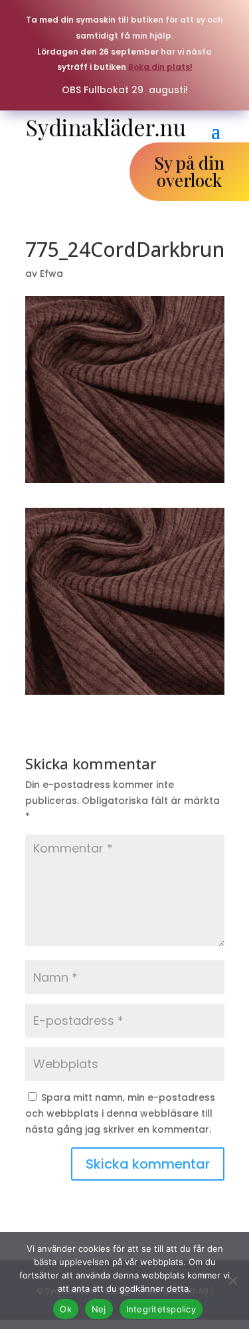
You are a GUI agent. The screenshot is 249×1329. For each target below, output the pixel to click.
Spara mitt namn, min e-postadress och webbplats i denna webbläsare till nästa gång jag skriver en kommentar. (120, 1113)
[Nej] (232, 1280)
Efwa (51, 273)
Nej (99, 1309)
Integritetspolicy (161, 1309)
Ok (66, 1309)
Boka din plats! (160, 67)
